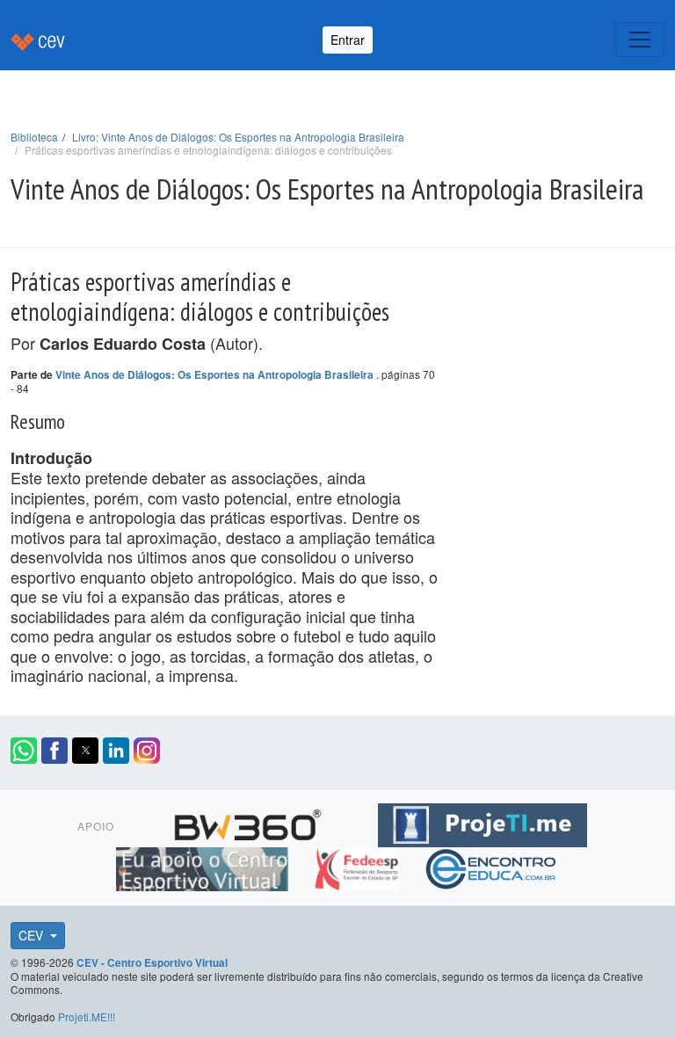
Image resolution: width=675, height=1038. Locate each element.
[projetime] (482, 822)
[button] (24, 750)
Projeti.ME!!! (86, 1016)
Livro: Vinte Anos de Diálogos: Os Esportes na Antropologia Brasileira (238, 136)
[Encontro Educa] (492, 866)
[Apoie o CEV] (204, 866)
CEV (32, 935)
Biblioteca (34, 136)
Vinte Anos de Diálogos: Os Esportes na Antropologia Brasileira (215, 374)
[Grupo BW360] (250, 822)
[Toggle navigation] (639, 39)
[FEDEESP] (358, 866)
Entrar (347, 39)
